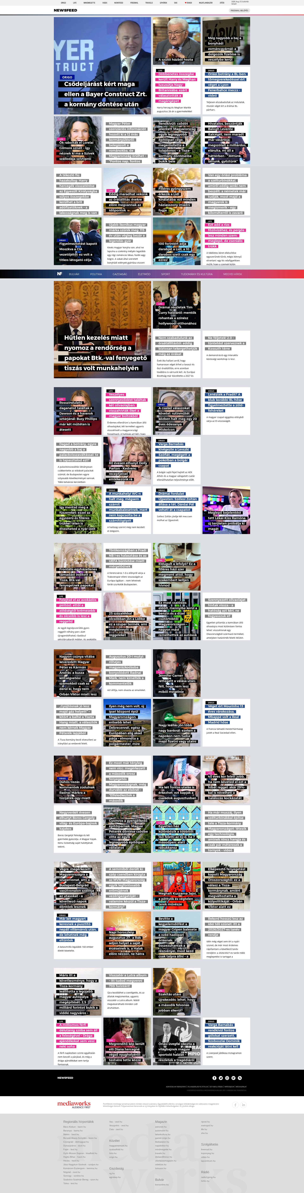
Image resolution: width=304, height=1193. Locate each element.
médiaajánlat (241, 1087)
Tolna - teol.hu (70, 1183)
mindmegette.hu (163, 1149)
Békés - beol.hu (71, 1134)
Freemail (134, 3)
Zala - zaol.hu (116, 1129)
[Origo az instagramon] (227, 1078)
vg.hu (112, 1173)
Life (74, 3)
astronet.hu (161, 1126)
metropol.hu (207, 1125)
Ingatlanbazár (205, 3)
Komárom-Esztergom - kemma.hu (80, 1168)
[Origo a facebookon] (214, 1078)
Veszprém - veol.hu (119, 1125)
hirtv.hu (113, 1153)
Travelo (149, 3)
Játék (222, 3)
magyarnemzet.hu (118, 1145)
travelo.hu (160, 1153)
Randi (189, 3)
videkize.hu (160, 1164)
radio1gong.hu (208, 1177)
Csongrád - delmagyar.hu (76, 1142)
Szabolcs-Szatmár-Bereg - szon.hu (80, 1179)
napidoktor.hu (162, 1145)
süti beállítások (216, 1087)
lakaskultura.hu (162, 1134)
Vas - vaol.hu (115, 1121)
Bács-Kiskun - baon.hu (74, 1126)
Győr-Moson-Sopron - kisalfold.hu (80, 1153)
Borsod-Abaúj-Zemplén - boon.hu (80, 1138)
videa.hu (205, 1157)
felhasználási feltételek (198, 1087)
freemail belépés (239, 10)
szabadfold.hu (116, 1149)
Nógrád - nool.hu (71, 1172)
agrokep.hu (115, 1177)
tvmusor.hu (160, 1168)
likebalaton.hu (162, 1142)
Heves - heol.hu (71, 1160)
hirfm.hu (205, 1181)
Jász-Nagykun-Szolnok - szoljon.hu (80, 1164)
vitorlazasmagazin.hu (165, 1160)
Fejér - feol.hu (70, 1149)
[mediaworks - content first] (73, 1105)
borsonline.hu (162, 1184)
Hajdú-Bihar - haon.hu (74, 1157)
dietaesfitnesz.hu (163, 1157)
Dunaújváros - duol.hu (74, 1145)
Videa (104, 3)
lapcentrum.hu (208, 1161)
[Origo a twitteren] (221, 1078)
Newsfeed (118, 3)
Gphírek (163, 3)
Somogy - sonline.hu (73, 1175)
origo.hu (113, 1157)
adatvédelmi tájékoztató (176, 1087)
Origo (63, 3)
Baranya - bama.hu (73, 1130)
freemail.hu (206, 1149)
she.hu (204, 1133)
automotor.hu (161, 1130)
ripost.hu (205, 1121)
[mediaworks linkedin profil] (243, 1105)
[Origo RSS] (240, 1078)
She (175, 3)
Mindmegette (89, 3)
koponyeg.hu (207, 1153)
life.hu (204, 1129)
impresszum (229, 1087)
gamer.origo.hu (162, 1138)
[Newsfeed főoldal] (65, 1078)
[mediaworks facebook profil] (235, 1105)
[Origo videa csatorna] (233, 1078)
